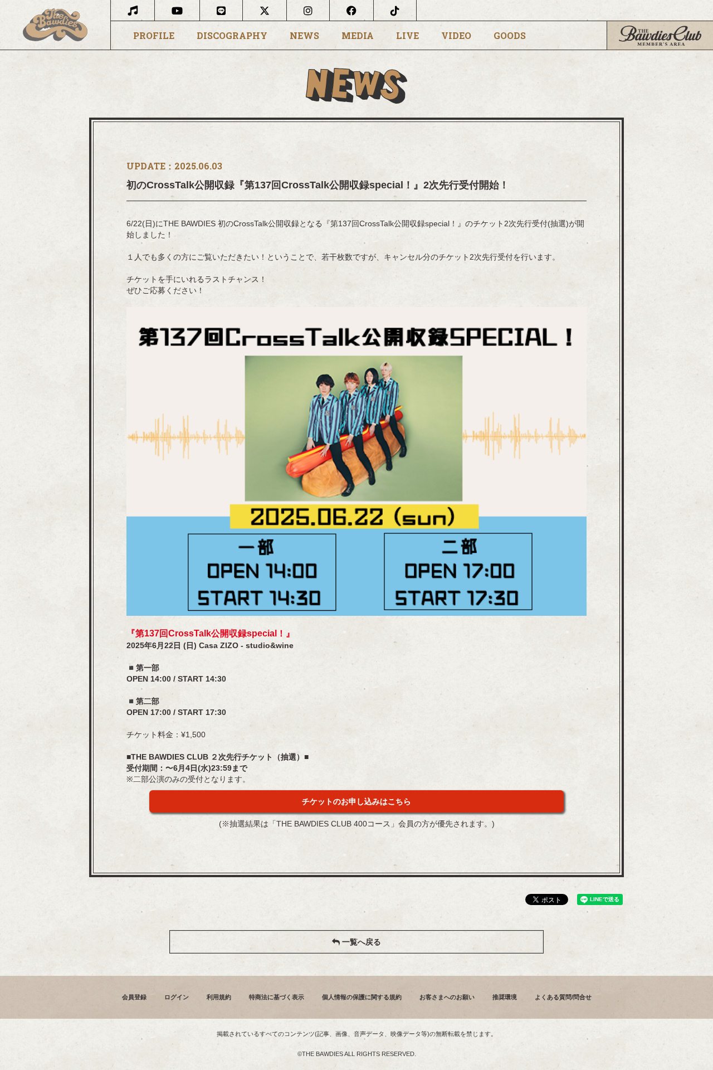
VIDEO (456, 35)
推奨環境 (504, 997)
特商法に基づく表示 (276, 997)
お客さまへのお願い (447, 997)
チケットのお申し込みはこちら (356, 801)
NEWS (304, 35)
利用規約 (219, 997)
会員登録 (134, 997)
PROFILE (153, 35)
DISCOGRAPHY (232, 35)
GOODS (510, 35)
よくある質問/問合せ (563, 997)
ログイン (176, 997)
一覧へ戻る (360, 941)
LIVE (407, 35)
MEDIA (357, 35)
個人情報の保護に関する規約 (362, 997)
